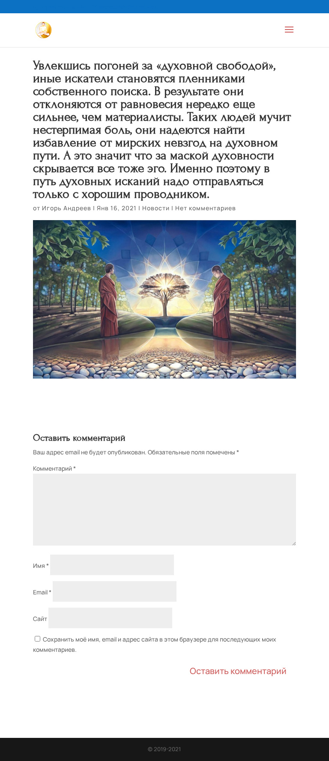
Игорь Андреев (66, 208)
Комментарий (54, 468)
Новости (156, 208)
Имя (41, 565)
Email (42, 592)
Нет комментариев (205, 208)
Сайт (40, 619)
